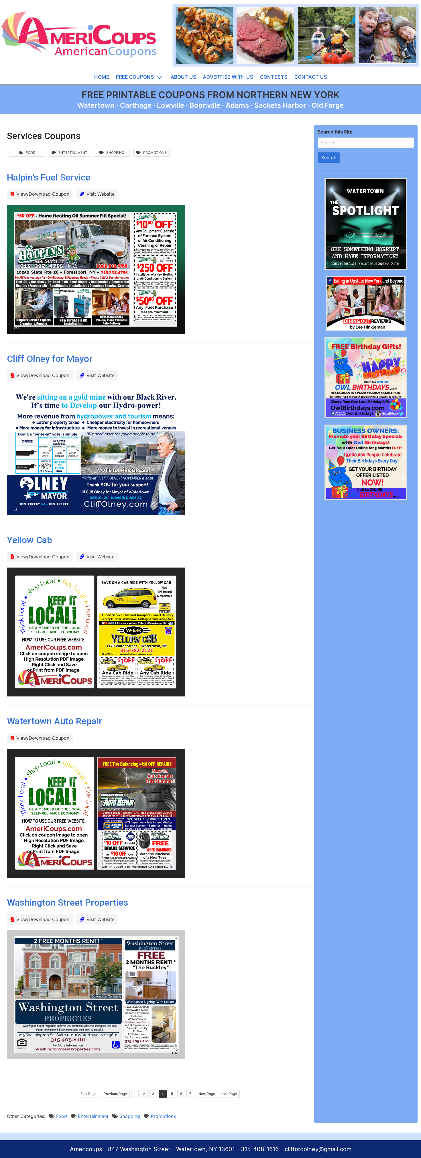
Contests (274, 77)
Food (29, 152)
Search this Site (335, 132)
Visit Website (100, 194)
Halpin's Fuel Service (49, 177)
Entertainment (71, 152)
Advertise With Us (228, 77)
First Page (88, 1094)
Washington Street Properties (67, 902)
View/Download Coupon (42, 194)
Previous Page (115, 1094)
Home (101, 77)
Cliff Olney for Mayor (50, 358)
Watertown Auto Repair (54, 721)
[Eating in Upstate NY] (366, 329)
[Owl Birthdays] (365, 416)
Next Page (206, 1094)
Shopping (114, 152)
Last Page (229, 1094)
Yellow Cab (29, 540)
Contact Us (310, 77)
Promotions (154, 152)
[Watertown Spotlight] (365, 268)
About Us (183, 77)
